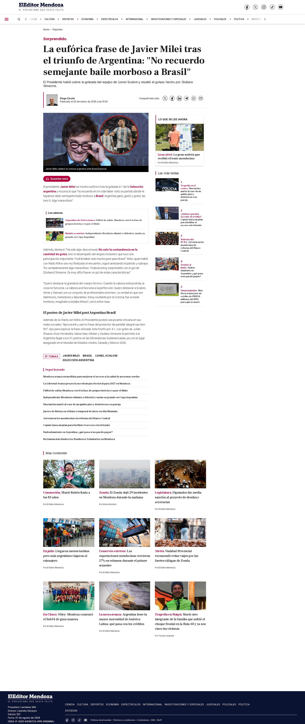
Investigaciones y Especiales (184, 704)
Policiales (229, 704)
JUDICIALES (200, 19)
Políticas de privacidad (101, 720)
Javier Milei (68, 186)
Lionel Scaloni (106, 355)
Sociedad (71, 710)
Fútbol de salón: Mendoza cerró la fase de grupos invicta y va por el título (85, 390)
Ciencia (70, 704)
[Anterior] (25, 19)
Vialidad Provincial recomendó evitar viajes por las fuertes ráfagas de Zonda (176, 556)
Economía (112, 704)
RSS (153, 720)
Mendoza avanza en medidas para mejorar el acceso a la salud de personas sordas (91, 376)
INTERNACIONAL (134, 19)
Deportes (58, 29)
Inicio (46, 29)
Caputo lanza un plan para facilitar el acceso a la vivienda (76, 425)
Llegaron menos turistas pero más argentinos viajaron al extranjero (66, 556)
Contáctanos (143, 720)
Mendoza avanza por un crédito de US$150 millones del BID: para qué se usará (192, 296)
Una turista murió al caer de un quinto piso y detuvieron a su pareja (82, 404)
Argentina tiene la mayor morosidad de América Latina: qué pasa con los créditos (123, 619)
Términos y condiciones (124, 720)
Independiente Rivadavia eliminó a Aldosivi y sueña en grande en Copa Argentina (90, 397)
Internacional (152, 704)
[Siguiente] (265, 19)
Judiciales (213, 704)
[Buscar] (19, 19)
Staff (159, 720)
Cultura (82, 704)
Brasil (99, 196)
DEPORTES (68, 19)
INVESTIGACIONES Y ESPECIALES (168, 19)
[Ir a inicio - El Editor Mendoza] (41, 7)
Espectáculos (131, 704)
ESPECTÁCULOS (109, 19)
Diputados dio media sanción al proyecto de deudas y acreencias (178, 497)
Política (244, 704)
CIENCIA (32, 19)
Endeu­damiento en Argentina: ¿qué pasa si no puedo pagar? (78, 432)
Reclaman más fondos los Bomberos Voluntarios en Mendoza (79, 439)
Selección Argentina (78, 360)
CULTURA (49, 19)
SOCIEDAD (257, 19)
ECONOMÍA (87, 19)
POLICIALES (220, 19)
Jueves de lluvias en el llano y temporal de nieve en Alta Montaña (80, 411)
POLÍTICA (239, 19)
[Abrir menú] (6, 19)
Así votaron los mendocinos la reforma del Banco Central (76, 418)
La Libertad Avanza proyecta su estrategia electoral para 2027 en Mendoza (86, 383)
